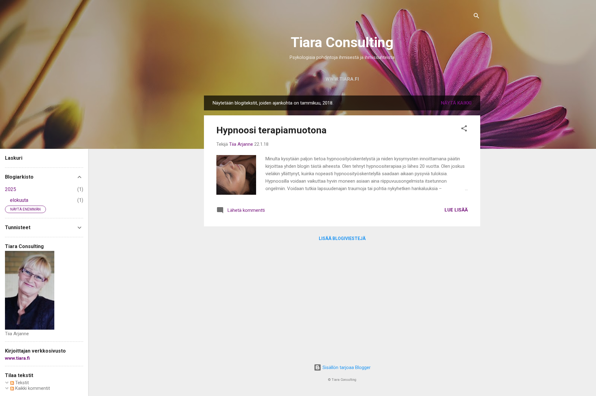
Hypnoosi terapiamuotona (271, 130)
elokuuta (19, 200)
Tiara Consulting (342, 42)
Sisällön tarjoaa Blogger (346, 367)
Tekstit (21, 382)
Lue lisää (456, 210)
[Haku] (476, 16)
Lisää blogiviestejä (342, 238)
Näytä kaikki (456, 103)
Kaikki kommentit (32, 388)
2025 (10, 189)
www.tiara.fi (342, 79)
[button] (464, 129)
